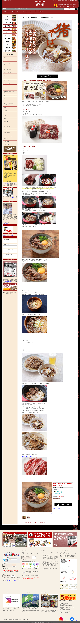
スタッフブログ (31, 11)
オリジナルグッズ (7, 144)
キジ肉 (5, 118)
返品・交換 (43, 550)
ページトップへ (76, 529)
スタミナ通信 (6, 252)
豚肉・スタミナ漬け (7, 83)
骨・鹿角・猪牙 (6, 141)
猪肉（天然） (22, 13)
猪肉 (4, 95)
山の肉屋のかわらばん (8, 242)
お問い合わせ (25, 619)
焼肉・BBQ (5, 60)
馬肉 (4, 88)
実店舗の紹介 (43, 592)
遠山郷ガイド (43, 11)
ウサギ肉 (5, 110)
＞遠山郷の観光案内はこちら (27, 612)
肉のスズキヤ (5, 183)
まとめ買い (5, 129)
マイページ (21, 8)
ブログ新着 (6, 8)
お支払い (4, 550)
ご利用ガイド (26, 572)
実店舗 (13, 11)
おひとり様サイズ (7, 126)
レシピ (37, 11)
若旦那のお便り (7, 239)
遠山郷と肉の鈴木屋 (26, 592)
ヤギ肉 (5, 107)
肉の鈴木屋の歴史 (8, 281)
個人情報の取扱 (18, 619)
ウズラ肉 (5, 115)
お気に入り (14, 8)
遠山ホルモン (6, 121)
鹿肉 (4, 98)
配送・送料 (24, 550)
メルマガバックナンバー (8, 257)
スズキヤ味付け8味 (7, 132)
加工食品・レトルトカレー (8, 138)
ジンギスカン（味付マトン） (8, 69)
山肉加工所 (12, 197)
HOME (3, 13)
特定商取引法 (11, 619)
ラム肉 (5, 75)
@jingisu (75, 620)
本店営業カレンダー (8, 254)
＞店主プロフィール (6, 223)
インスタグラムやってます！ (8, 592)
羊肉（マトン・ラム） (7, 72)
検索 (76, 9)
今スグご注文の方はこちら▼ (47, 76)
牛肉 (4, 86)
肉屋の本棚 (6, 247)
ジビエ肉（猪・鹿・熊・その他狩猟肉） (12, 13)
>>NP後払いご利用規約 (11, 580)
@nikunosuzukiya (66, 620)
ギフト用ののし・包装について (66, 550)
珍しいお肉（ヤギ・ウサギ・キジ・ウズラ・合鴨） (9, 104)
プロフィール (24, 11)
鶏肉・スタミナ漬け (7, 80)
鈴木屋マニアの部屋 (6, 291)
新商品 (5, 57)
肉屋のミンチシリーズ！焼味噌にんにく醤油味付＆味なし (9, 136)
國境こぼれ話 (6, 244)
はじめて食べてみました (8, 249)
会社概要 (4, 11)
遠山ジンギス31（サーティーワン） (9, 64)
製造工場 (9, 11)
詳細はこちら (12, 572)
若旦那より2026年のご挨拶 (8, 235)
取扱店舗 (18, 11)
